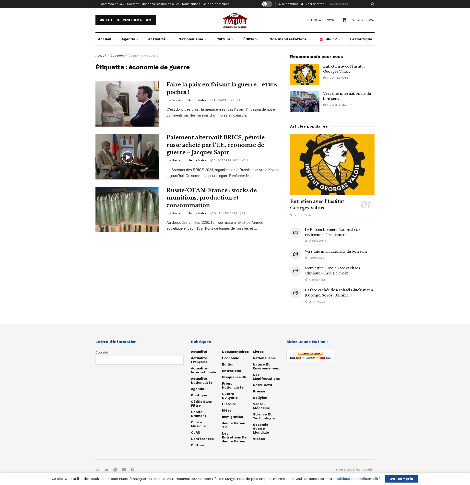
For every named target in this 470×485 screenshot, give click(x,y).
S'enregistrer (314, 4)
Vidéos (259, 439)
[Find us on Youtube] (124, 470)
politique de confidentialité (358, 479)
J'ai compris (401, 479)
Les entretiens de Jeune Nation (234, 437)
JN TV (331, 39)
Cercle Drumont (198, 414)
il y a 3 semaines (339, 105)
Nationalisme (190, 39)
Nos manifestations (288, 39)
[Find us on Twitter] (97, 470)
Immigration (232, 417)
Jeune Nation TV (233, 425)
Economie (230, 358)
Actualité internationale (203, 370)
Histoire (229, 404)
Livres (258, 352)
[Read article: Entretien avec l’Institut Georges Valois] (304, 74)
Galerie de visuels (216, 4)
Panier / (363, 20)
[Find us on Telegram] (115, 470)
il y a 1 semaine (338, 78)
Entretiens (231, 371)
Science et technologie (264, 416)
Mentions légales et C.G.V (160, 4)
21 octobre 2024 (226, 160)
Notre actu (262, 385)
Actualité (156, 39)
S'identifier (289, 4)
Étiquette (117, 55)
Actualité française (199, 360)
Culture (223, 39)
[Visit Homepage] (235, 20)
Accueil (104, 39)
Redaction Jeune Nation (190, 100)
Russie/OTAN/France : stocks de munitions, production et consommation (211, 198)
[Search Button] (371, 4)
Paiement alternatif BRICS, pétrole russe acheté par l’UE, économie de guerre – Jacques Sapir (215, 145)
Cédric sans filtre (201, 403)
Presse (259, 391)
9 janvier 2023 (225, 213)
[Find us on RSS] (132, 470)
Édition (250, 39)
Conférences (202, 439)
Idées (227, 410)
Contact (133, 4)
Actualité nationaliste (201, 380)
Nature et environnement (266, 366)
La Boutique (361, 39)
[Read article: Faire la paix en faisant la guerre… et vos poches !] (127, 104)
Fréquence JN (234, 377)
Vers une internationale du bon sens (336, 251)
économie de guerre (144, 55)
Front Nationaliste (233, 385)
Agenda (128, 39)
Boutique (199, 395)
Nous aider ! (191, 4)
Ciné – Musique (198, 424)
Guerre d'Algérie (230, 396)
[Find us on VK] (106, 470)
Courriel (101, 352)
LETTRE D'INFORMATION (128, 20)
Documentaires (235, 352)
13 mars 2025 (223, 100)
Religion (260, 398)
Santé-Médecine (261, 406)
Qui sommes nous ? (109, 4)
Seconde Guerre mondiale (261, 428)
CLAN (195, 432)
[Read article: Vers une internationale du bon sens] (304, 101)
